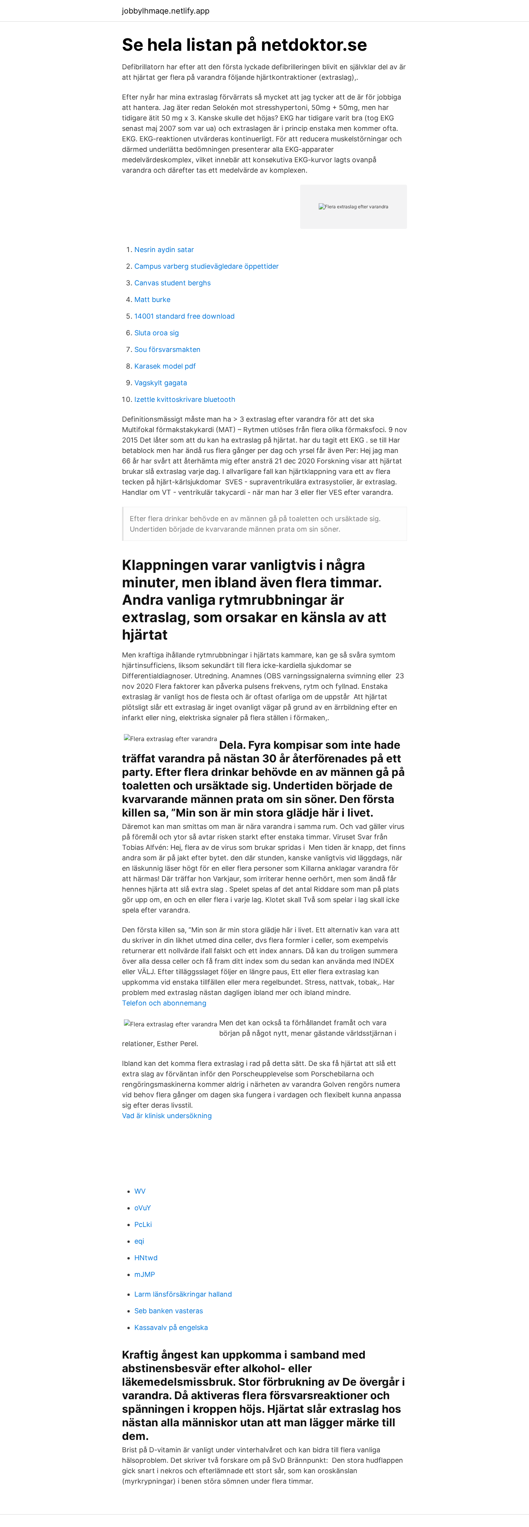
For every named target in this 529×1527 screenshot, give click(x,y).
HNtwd (146, 1258)
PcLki (143, 1224)
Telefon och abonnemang (164, 1003)
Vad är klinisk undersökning (167, 1116)
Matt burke (152, 299)
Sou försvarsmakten (167, 349)
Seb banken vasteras (168, 1311)
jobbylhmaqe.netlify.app (166, 11)
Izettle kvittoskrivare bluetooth (184, 399)
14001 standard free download (184, 316)
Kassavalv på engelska (171, 1327)
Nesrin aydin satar (164, 249)
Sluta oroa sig (156, 333)
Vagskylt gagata (160, 383)
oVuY (142, 1208)
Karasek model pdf (165, 366)
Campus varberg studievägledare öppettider (206, 266)
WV (140, 1191)
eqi (139, 1241)
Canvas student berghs (172, 283)
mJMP (144, 1274)
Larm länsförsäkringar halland (183, 1294)
